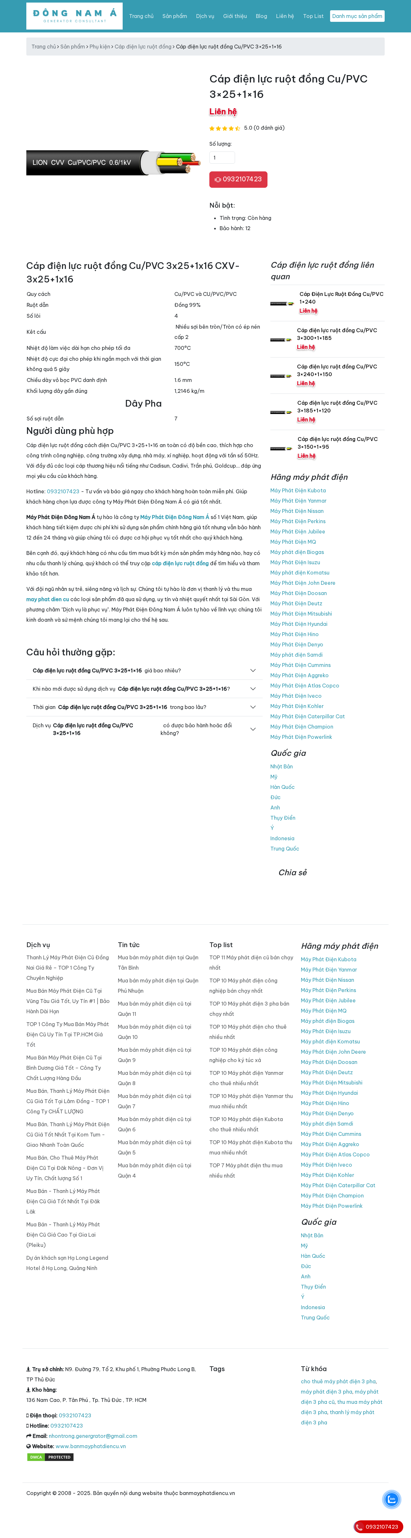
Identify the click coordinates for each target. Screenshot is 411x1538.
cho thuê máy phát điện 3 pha (338, 1381)
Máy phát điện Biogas (297, 552)
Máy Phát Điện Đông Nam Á (174, 517)
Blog (261, 16)
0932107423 (241, 179)
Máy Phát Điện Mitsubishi (301, 613)
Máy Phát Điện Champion (301, 726)
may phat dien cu (47, 599)
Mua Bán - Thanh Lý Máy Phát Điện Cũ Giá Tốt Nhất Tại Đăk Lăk (63, 1201)
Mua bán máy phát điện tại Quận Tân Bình (158, 962)
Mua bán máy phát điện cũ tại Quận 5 (154, 1147)
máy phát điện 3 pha (326, 1391)
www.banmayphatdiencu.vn (91, 1446)
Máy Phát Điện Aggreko (299, 675)
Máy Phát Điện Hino (294, 634)
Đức (275, 797)
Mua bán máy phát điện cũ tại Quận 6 (154, 1124)
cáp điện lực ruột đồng (180, 563)
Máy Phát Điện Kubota (298, 490)
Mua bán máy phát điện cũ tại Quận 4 (154, 1170)
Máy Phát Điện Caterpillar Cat (307, 716)
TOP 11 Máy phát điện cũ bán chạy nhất (251, 962)
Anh (275, 807)
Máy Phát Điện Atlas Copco (304, 685)
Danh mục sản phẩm (357, 16)
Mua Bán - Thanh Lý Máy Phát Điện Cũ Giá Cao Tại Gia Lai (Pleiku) (63, 1234)
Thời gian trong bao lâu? (119, 707)
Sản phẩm (174, 16)
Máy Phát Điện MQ (293, 542)
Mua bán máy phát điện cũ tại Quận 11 (154, 1008)
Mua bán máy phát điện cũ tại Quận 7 (154, 1101)
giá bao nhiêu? (107, 670)
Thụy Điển (282, 818)
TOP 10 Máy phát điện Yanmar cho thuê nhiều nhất (246, 1078)
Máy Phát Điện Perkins (298, 521)
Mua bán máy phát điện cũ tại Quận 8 (154, 1078)
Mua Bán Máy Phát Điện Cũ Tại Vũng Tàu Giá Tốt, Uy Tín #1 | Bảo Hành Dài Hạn (68, 1001)
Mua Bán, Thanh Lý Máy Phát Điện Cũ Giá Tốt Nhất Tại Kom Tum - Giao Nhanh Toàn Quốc (67, 1134)
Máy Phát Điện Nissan (297, 511)
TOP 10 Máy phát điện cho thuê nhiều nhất (248, 1032)
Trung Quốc (284, 848)
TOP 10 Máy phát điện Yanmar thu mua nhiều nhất (251, 1101)
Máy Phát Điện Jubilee (297, 531)
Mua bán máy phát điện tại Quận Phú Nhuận (158, 985)
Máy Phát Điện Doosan (298, 593)
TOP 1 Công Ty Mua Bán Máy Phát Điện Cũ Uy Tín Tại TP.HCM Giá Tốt (67, 1034)
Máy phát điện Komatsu (299, 572)
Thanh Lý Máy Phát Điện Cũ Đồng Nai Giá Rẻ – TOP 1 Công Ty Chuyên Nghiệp (67, 967)
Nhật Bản (281, 766)
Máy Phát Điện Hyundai (299, 624)
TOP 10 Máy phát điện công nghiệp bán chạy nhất (243, 985)
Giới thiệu (235, 16)
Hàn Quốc (282, 787)
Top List (313, 16)
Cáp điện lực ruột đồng (143, 46)
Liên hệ (285, 16)
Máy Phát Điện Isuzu (295, 562)
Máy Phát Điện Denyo (296, 644)
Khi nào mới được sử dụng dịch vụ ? (131, 689)
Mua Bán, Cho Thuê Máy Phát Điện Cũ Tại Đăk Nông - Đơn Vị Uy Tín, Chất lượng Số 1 (64, 1167)
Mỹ (273, 776)
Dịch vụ (205, 16)
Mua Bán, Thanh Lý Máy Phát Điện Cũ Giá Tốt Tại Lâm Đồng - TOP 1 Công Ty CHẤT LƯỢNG (67, 1101)
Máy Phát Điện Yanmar (298, 500)
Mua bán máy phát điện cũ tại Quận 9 (154, 1055)
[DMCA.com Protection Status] (50, 1456)
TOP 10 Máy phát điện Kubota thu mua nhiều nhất (250, 1147)
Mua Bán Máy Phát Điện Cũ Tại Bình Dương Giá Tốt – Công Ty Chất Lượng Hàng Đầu (64, 1067)
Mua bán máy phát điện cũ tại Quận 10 (154, 1032)
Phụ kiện (100, 46)
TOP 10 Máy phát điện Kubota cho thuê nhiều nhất (246, 1124)
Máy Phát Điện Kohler (297, 706)
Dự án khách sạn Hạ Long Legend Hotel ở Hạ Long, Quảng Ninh (67, 1263)
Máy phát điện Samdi (296, 655)
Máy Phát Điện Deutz (296, 603)
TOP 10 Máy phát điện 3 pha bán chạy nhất (249, 1008)
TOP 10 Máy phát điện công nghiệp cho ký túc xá (243, 1055)
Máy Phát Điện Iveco (296, 696)
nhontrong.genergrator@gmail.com (93, 1436)
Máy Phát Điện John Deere (303, 583)
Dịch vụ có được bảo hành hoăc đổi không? (132, 729)
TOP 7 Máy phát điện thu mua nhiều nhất (246, 1170)
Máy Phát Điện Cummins (300, 665)
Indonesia (282, 838)
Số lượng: (220, 144)
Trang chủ (141, 16)
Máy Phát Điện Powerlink (301, 737)
